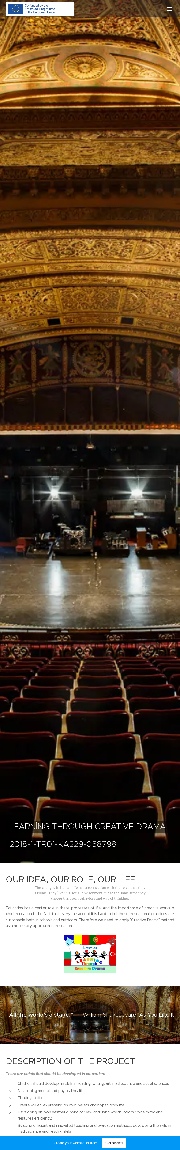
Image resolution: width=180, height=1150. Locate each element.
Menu (169, 8)
